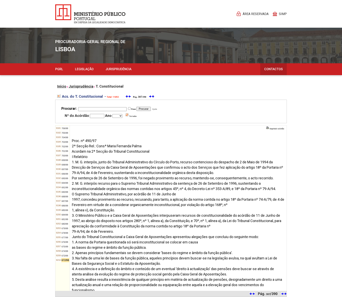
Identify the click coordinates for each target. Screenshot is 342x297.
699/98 (65, 160)
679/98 (65, 228)
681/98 (65, 219)
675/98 (65, 246)
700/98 (65, 155)
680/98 (65, 224)
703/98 (65, 142)
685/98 (65, 210)
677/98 (65, 237)
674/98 (65, 251)
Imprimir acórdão (276, 129)
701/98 (65, 151)
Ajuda (154, 109)
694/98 (65, 183)
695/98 (65, 178)
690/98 (65, 192)
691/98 (65, 187)
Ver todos (133, 116)
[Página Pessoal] (90, 13)
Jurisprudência (118, 69)
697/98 (65, 169)
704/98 (65, 137)
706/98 (65, 128)
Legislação (84, 69)
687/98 (65, 201)
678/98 (65, 233)
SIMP (283, 14)
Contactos (273, 69)
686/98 (65, 205)
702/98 (65, 146)
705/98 (65, 133)
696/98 (65, 174)
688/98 (65, 196)
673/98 (65, 255)
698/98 (65, 165)
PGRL (59, 69)
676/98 (65, 242)
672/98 (65, 260)
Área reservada (256, 14)
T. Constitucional (110, 86)
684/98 (65, 215)
